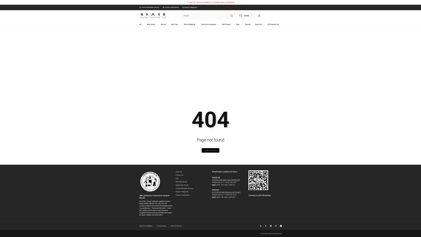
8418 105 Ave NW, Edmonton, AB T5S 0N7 (226, 192)
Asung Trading (268, 233)
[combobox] (208, 16)
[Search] (231, 15)
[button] (141, 24)
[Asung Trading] (258, 189)
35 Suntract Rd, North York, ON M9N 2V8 (226, 180)
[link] (149, 7)
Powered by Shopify (277, 233)
